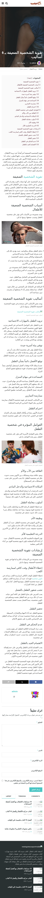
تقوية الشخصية (32, 176)
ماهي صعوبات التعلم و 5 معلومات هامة (18, 829)
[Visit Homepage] (36, 3)
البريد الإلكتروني (36, 760)
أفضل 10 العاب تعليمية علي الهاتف (20, 820)
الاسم (39, 750)
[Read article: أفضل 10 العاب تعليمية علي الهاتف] (37, 889)
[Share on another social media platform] (8, 682)
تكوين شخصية (37, 579)
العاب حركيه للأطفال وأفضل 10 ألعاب (19, 811)
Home (40, 69)
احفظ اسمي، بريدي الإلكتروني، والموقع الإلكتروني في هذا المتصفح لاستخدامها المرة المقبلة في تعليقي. (23, 782)
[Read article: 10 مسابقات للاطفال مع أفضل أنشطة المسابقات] (37, 871)
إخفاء (29, 78)
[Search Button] (6, 3)
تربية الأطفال (33, 69)
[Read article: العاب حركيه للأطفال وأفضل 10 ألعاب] (37, 880)
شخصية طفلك (24, 69)
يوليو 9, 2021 (21, 63)
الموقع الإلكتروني (36, 770)
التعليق (39, 722)
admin (34, 63)
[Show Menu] (3, 3)
